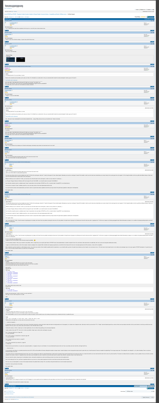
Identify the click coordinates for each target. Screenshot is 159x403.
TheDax (29, 66)
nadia (6, 256)
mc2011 (7, 151)
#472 (153, 123)
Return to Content (20, 397)
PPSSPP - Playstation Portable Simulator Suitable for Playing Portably (26, 14)
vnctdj (29, 194)
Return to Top (15, 397)
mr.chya (7, 372)
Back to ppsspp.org (7, 8)
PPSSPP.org (11, 397)
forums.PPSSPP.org (8, 14)
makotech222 (8, 34)
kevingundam (8, 140)
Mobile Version (26, 397)
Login (12, 11)
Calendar (149, 9)
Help (153, 9)
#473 (153, 138)
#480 (153, 370)
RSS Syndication (31, 397)
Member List (143, 9)
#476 (153, 194)
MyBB (9, 399)
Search (137, 9)
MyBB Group (17, 399)
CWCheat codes (63, 14)
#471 (153, 99)
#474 (153, 149)
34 (22, 388)
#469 (153, 66)
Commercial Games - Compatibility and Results (50, 14)
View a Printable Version (9, 391)
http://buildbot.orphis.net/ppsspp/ (11, 80)
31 (17, 388)
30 (15, 388)
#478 (153, 254)
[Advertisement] (46, 4)
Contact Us (7, 397)
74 (25, 388)
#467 (153, 32)
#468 (153, 43)
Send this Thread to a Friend (10, 392)
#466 (153, 20)
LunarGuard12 (13, 22)
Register (15, 11)
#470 (153, 88)
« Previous (10, 388)
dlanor (10, 164)
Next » (28, 388)
